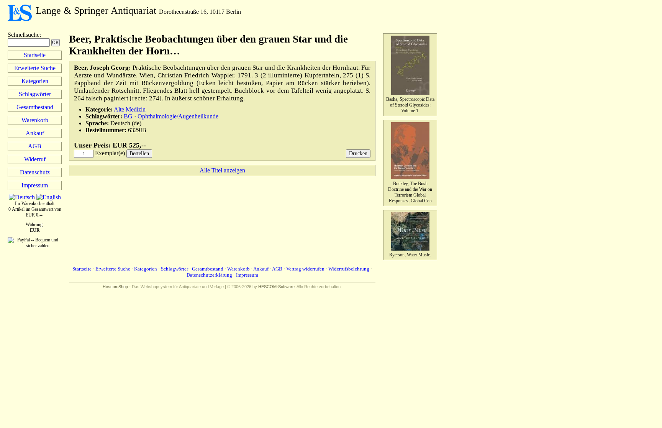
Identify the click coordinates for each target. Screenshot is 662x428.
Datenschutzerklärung (209, 275)
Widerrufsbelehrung (348, 269)
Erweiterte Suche (35, 68)
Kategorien (34, 81)
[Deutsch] (22, 197)
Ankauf (35, 133)
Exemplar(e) (110, 153)
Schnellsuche (23, 34)
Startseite (35, 55)
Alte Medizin (130, 109)
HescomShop (115, 286)
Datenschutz (35, 172)
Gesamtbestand (34, 107)
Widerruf (35, 159)
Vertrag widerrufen (305, 269)
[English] (48, 197)
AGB (34, 146)
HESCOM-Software (276, 286)
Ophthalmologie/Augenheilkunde (178, 116)
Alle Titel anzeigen (222, 170)
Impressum (34, 185)
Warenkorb (34, 120)
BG (128, 116)
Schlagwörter (35, 94)
